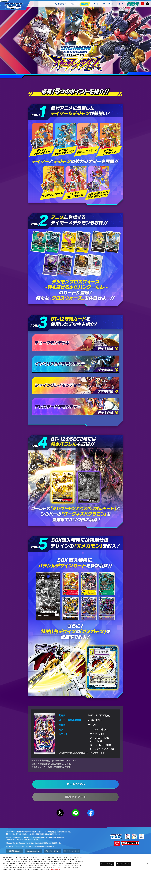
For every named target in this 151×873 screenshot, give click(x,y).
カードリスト (108, 4)
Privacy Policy (55, 869)
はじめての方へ (60, 4)
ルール (121, 4)
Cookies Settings (107, 864)
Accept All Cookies (123, 864)
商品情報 (84, 4)
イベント (95, 4)
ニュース (73, 4)
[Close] (147, 863)
